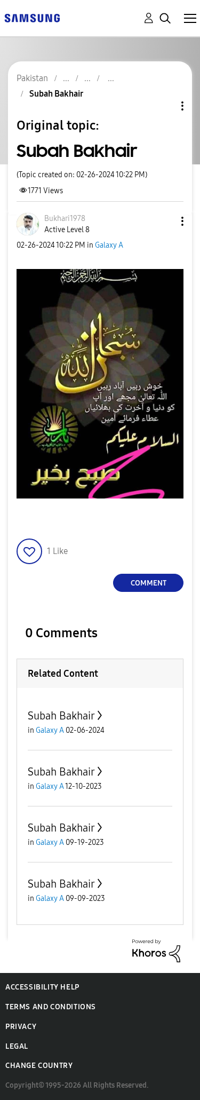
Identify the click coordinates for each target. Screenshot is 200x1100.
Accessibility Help (42, 987)
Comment (148, 583)
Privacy (20, 1026)
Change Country (39, 1065)
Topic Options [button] (164, 106)
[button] (165, 221)
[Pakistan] (32, 17)
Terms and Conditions (50, 1006)
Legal (16, 1046)
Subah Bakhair (61, 715)
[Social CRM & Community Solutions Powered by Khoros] (156, 950)
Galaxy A (109, 245)
